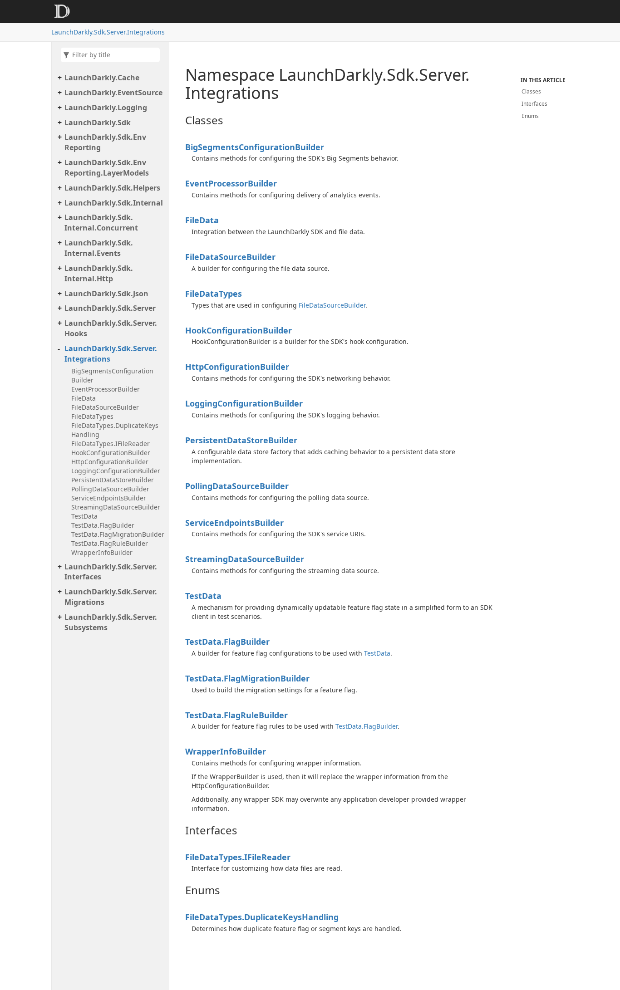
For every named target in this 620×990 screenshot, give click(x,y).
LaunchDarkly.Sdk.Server (110, 308)
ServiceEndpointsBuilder (108, 498)
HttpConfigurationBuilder (109, 461)
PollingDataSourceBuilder (110, 489)
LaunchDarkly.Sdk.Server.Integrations (108, 32)
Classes (531, 91)
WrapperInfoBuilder (102, 552)
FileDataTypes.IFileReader (110, 443)
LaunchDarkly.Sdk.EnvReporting (105, 142)
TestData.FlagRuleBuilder (109, 543)
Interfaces (534, 104)
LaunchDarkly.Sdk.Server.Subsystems (110, 622)
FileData (83, 398)
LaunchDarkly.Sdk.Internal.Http (98, 273)
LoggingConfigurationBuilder (115, 470)
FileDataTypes (92, 416)
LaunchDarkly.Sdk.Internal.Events (98, 248)
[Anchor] (178, 120)
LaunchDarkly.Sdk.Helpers (112, 188)
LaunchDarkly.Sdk (97, 122)
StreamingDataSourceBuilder (115, 507)
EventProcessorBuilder (105, 389)
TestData (84, 516)
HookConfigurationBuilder (110, 452)
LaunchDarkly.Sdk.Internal (113, 203)
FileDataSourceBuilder (105, 407)
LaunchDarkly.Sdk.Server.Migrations (110, 597)
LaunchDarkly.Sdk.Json (106, 294)
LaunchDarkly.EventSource (113, 93)
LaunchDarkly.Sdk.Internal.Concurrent (101, 222)
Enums (530, 116)
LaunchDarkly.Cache (101, 78)
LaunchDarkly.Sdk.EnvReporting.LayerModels (106, 167)
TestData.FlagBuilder (102, 525)
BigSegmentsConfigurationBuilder (112, 375)
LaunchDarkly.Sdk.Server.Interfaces (110, 572)
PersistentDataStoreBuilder (112, 479)
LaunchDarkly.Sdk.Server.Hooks (110, 328)
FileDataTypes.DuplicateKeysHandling (114, 430)
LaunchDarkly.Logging (105, 108)
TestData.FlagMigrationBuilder (117, 534)
